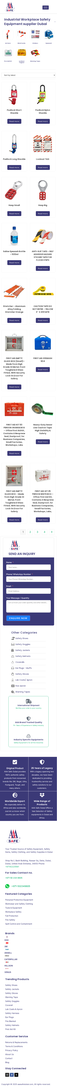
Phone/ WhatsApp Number (18, 574)
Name (9, 562)
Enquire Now (18, 618)
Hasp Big (42, 205)
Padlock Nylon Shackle (42, 111)
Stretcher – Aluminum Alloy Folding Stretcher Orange (14, 309)
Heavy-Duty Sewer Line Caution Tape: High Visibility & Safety (42, 429)
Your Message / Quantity (17, 598)
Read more (14, 121)
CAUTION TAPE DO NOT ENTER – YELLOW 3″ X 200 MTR (43, 309)
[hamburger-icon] (45, 8)
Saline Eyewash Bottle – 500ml (14, 253)
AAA (6, 940)
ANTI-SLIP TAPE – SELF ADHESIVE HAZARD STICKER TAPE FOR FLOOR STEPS (43, 255)
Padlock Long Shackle (14, 159)
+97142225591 (12, 866)
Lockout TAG (42, 159)
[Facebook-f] (12, 1075)
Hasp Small (14, 205)
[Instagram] (7, 1075)
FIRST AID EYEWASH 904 (42, 360)
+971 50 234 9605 (13, 878)
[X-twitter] (16, 1075)
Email (8, 586)
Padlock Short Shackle (14, 111)
